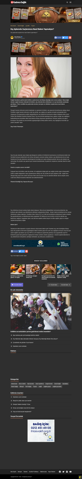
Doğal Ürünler (49, 383)
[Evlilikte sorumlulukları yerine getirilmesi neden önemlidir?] (41, 311)
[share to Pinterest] (70, 37)
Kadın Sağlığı (14, 386)
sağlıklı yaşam (47, 386)
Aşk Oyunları (30, 383)
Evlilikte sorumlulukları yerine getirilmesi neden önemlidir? (31, 331)
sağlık (40, 386)
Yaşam (25, 255)
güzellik (21, 255)
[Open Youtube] (70, 472)
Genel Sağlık (16, 255)
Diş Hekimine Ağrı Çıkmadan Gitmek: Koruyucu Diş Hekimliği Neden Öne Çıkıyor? (35, 339)
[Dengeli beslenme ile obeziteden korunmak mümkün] (49, 269)
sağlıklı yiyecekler (57, 386)
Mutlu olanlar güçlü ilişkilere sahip (63, 276)
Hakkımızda (43, 471)
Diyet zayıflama (40, 383)
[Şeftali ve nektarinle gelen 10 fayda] (18, 269)
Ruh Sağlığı (28, 386)
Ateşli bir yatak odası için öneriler (22, 400)
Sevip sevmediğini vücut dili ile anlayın (24, 408)
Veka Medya (17, 37)
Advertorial (14, 383)
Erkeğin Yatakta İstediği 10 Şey (21, 404)
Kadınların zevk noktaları (20, 346)
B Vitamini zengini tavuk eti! (31, 276)
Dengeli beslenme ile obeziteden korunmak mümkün (48, 277)
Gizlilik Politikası (33, 471)
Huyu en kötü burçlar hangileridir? (22, 411)
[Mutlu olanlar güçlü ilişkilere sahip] (64, 269)
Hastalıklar (65, 383)
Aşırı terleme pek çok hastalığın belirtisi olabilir (26, 335)
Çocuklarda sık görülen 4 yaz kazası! (23, 342)
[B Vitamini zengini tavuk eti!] (33, 269)
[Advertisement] (41, 141)
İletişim (20, 471)
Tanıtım (25, 471)
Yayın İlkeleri (51, 471)
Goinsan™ (30, 476)
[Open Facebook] (60, 472)
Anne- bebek (22, 383)
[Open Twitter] (63, 472)
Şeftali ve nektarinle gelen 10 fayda (17, 276)
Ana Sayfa (13, 471)
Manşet (22, 386)
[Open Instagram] (67, 472)
